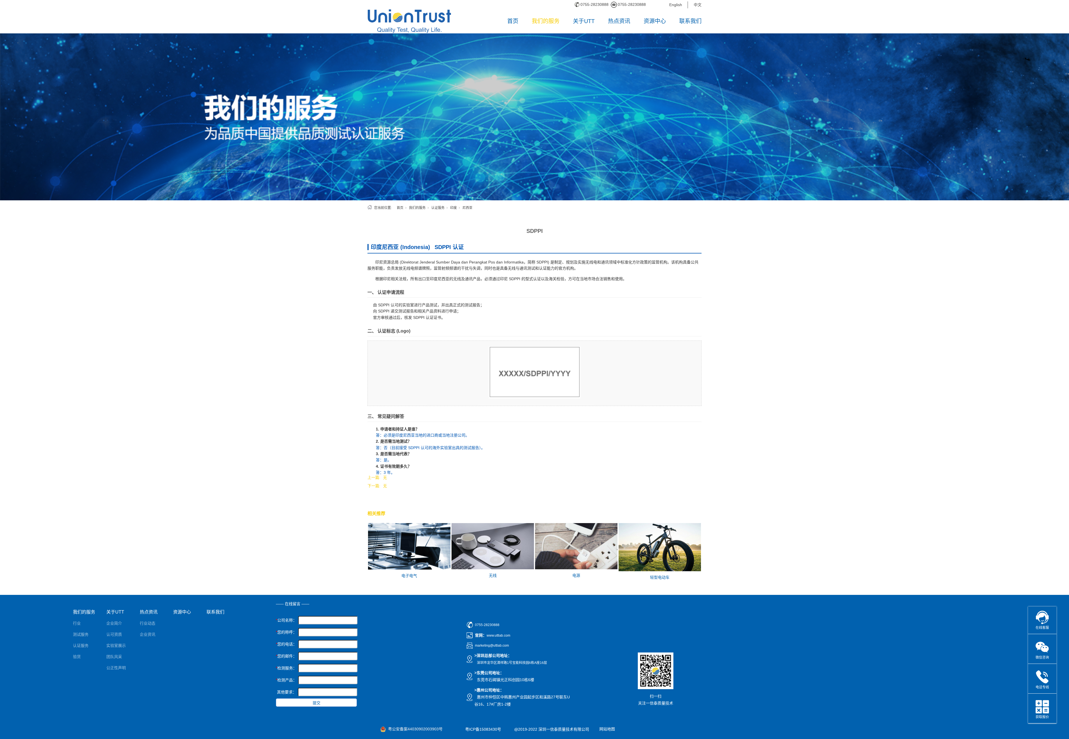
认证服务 (438, 208)
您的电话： (286, 644)
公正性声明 (116, 668)
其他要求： (286, 692)
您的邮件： (286, 656)
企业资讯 (147, 634)
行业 (77, 623)
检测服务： (286, 668)
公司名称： (286, 620)
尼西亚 (467, 208)
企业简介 (114, 623)
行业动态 (147, 623)
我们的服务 (546, 21)
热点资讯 (619, 21)
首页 (512, 21)
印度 (453, 208)
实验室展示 (116, 645)
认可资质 (114, 634)
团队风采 (114, 656)
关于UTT (584, 21)
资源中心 (655, 21)
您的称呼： (286, 632)
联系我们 (690, 21)
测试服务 (81, 634)
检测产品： (286, 680)
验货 (77, 656)
